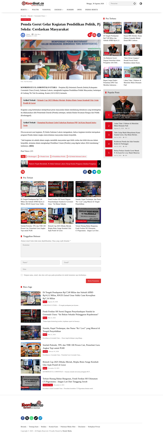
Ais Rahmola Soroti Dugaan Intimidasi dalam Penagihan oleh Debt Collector (111, 60)
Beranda (23, 427)
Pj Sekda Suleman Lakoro (78, 156)
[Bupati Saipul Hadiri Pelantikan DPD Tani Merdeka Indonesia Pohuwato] (112, 72)
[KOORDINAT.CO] (33, 3)
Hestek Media (67, 431)
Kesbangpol (33, 156)
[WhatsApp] (99, 172)
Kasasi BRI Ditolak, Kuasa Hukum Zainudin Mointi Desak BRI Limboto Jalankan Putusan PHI (133, 38)
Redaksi (43, 427)
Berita (24, 194)
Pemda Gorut (45, 156)
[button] (134, 3)
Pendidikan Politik (59, 156)
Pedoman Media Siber (68, 427)
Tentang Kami (33, 427)
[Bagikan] (99, 35)
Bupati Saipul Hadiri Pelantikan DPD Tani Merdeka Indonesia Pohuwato (110, 83)
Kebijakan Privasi (94, 427)
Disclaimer (81, 427)
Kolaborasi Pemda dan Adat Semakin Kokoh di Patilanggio (126, 143)
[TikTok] (36, 418)
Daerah (24, 221)
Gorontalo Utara (25, 19)
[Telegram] (94, 172)
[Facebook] (85, 172)
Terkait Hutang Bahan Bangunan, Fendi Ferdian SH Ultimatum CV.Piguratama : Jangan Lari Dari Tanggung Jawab (87, 228)
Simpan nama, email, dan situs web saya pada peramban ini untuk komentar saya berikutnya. (55, 275)
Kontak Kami (53, 427)
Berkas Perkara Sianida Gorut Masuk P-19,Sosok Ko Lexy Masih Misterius (126, 152)
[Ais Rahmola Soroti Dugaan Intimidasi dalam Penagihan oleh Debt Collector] (112, 50)
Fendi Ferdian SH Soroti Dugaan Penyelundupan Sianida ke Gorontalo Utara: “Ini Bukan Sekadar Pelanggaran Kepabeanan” (60, 201)
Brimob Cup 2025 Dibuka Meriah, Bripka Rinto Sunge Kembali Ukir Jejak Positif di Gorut (59, 228)
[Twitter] (90, 172)
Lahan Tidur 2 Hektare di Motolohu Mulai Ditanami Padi (132, 83)
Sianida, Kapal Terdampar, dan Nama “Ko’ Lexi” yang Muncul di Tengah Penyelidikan (88, 201)
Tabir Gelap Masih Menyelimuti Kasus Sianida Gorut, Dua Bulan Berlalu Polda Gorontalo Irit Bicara (127, 134)
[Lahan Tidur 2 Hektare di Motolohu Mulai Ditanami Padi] (133, 72)
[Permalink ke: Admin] (23, 35)
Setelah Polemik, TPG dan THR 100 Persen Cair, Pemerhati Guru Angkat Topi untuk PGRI (33, 228)
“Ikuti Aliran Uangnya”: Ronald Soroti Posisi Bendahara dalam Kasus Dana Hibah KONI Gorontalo (132, 60)
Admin (28, 34)
